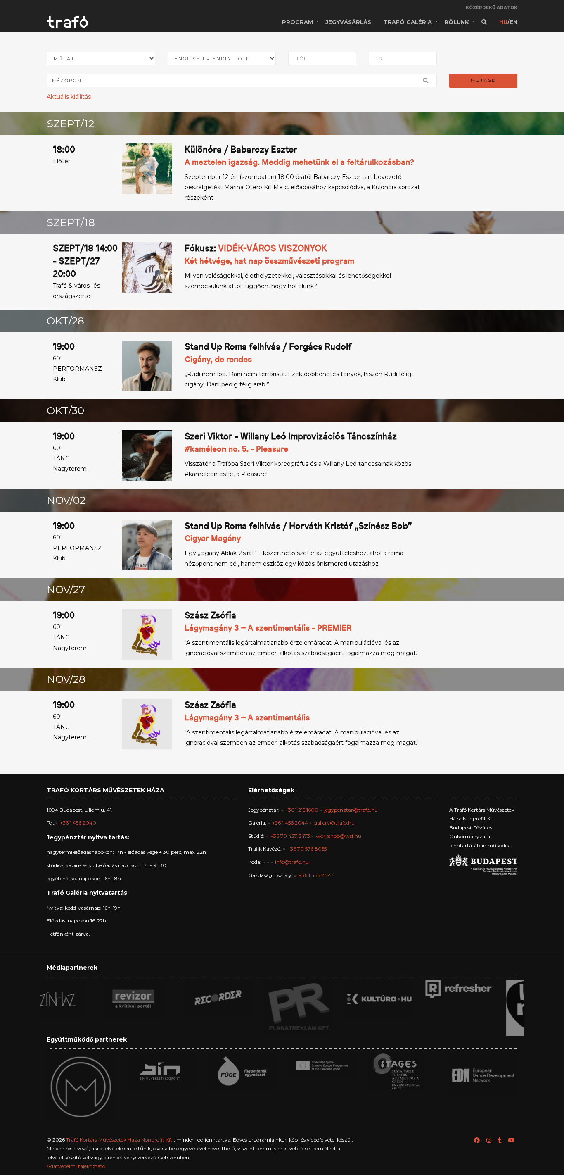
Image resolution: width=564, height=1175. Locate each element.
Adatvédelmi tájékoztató (76, 1166)
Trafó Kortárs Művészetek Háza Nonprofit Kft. (120, 1140)
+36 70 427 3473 (290, 836)
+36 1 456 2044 (290, 823)
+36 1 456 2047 (316, 875)
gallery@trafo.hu (334, 823)
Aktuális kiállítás (69, 96)
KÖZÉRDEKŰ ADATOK (491, 7)
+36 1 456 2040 (78, 823)
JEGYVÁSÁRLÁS (348, 22)
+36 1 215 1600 (301, 810)
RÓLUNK (456, 22)
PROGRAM (297, 22)
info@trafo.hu (292, 862)
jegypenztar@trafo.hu (351, 810)
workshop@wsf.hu (338, 836)
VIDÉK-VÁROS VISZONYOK (272, 248)
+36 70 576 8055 (307, 849)
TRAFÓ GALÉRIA (408, 22)
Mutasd (483, 80)
